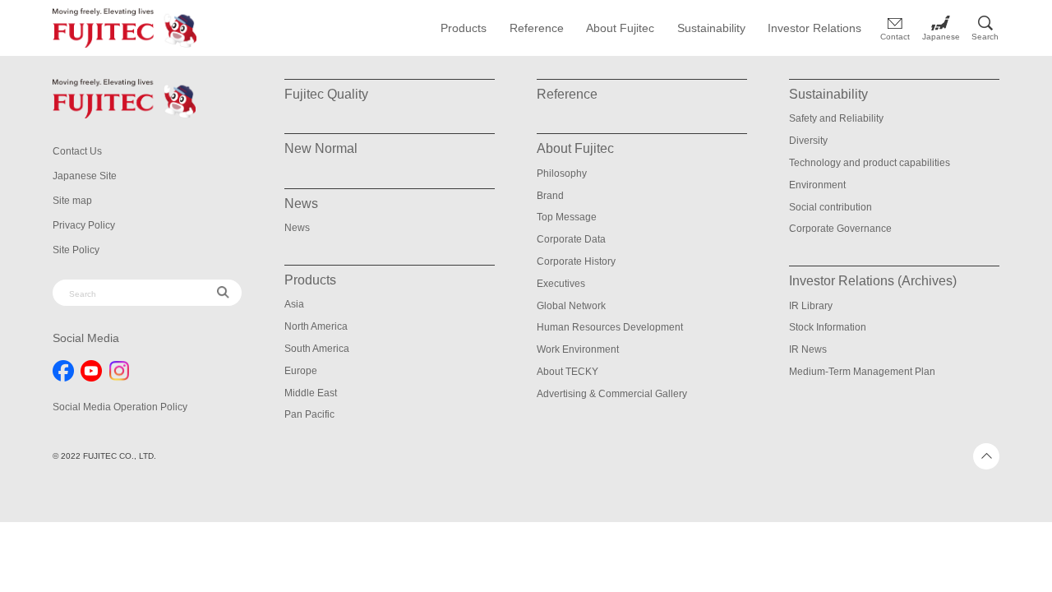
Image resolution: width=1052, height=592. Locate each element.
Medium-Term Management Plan (862, 371)
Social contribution (830, 207)
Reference (537, 28)
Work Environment (578, 349)
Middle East (310, 393)
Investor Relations (814, 28)
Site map (72, 200)
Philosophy (562, 173)
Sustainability (711, 28)
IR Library (811, 306)
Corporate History (576, 261)
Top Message (567, 217)
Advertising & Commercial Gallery (612, 394)
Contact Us (77, 151)
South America (316, 348)
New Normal (321, 148)
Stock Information (827, 327)
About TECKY (567, 371)
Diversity (808, 140)
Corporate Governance (840, 228)
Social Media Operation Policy (120, 407)
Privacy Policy (84, 225)
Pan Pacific (309, 414)
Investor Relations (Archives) (873, 281)
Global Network (571, 306)
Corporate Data (571, 239)
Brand (550, 195)
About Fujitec (620, 28)
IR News (808, 349)
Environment (817, 185)
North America (316, 326)
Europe (300, 371)
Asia (294, 304)
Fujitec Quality (326, 94)
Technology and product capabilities (869, 163)
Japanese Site (85, 176)
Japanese (941, 36)
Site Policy (76, 250)
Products (464, 28)
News (297, 228)
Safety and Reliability (836, 118)
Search (985, 36)
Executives (561, 283)
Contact (895, 36)
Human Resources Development (610, 327)
